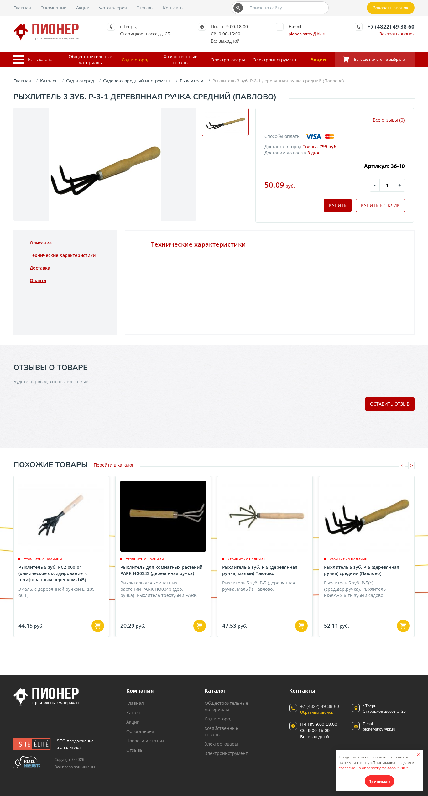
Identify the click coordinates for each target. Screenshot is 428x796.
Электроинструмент (275, 60)
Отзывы (145, 8)
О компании (53, 8)
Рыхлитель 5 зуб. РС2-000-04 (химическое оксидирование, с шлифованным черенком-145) (52, 573)
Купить (338, 205)
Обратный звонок (316, 712)
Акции (83, 8)
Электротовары (228, 60)
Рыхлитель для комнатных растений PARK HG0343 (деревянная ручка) (161, 570)
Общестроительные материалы (90, 59)
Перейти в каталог (114, 465)
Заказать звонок (390, 8)
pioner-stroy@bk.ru (308, 34)
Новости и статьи (145, 741)
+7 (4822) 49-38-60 (391, 26)
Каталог (48, 81)
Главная (22, 8)
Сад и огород (135, 60)
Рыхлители (191, 81)
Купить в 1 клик (380, 205)
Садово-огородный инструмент (137, 81)
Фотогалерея (113, 8)
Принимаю (379, 781)
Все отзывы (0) (389, 120)
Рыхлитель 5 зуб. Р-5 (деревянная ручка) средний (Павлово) (361, 570)
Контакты (173, 8)
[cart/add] (97, 626)
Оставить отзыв (390, 404)
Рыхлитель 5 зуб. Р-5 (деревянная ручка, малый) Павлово (259, 570)
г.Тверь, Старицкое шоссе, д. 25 (384, 708)
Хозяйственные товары (180, 59)
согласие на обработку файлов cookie (373, 768)
